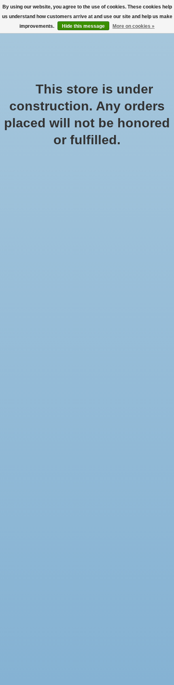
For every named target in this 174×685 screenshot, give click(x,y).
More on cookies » (133, 26)
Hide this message (83, 26)
